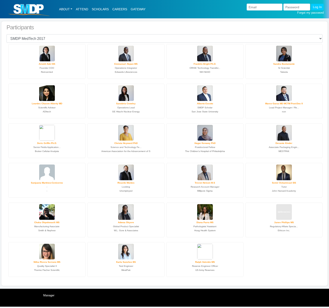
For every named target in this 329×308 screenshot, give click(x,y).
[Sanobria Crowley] (126, 92)
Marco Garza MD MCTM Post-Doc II (284, 103)
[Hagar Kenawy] (205, 132)
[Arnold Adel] (47, 53)
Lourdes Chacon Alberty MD (47, 103)
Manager (48, 295)
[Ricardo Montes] (126, 172)
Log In (317, 7)
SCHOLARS (100, 9)
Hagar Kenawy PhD (205, 143)
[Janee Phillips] (284, 211)
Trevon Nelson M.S (205, 183)
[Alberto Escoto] (205, 92)
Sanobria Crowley (126, 103)
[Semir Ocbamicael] (284, 172)
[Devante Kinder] (284, 132)
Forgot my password (310, 12)
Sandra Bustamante (284, 64)
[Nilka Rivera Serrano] (47, 251)
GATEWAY (138, 9)
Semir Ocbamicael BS (284, 183)
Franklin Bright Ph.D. (205, 64)
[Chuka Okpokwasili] (47, 211)
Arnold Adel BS (47, 64)
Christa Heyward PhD (126, 143)
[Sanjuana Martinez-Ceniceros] (47, 172)
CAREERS (119, 9)
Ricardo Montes (126, 183)
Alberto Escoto (205, 103)
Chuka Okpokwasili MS (47, 222)
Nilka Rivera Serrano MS (47, 262)
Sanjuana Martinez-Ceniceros (47, 183)
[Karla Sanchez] (126, 251)
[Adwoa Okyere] (126, 211)
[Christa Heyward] (126, 132)
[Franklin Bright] (205, 53)
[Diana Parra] (205, 211)
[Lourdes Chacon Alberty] (47, 92)
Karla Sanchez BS (126, 262)
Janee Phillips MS (284, 222)
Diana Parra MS (205, 222)
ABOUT (64, 9)
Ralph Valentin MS (205, 262)
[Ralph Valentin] (205, 251)
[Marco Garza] (284, 92)
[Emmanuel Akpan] (126, 53)
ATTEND (82, 9)
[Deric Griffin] (47, 132)
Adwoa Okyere (126, 222)
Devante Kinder (284, 143)
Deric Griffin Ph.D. (47, 143)
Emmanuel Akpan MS (126, 64)
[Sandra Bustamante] (284, 53)
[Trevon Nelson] (205, 172)
